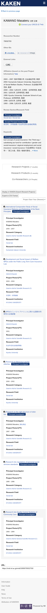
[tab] (24, 167)
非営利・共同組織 (10, 124)
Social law (7, 118)
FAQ (3, 590)
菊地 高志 (23, 424)
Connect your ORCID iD (30, 24)
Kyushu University (12, 352)
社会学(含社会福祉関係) (28, 124)
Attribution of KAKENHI (10, 602)
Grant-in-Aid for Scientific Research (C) (19, 288)
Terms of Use (6, 598)
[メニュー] (44, 3)
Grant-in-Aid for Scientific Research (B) (18, 236)
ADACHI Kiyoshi (11, 274)
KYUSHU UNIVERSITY (13, 302)
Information (5, 582)
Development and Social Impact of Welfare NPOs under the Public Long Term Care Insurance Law (23, 261)
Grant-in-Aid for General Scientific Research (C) (21, 539)
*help (41, 24)
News (3, 594)
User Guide (5, 586)
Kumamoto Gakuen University (16, 250)
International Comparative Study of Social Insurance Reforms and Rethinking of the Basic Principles (22, 209)
